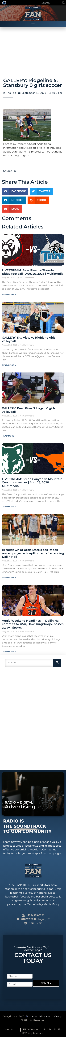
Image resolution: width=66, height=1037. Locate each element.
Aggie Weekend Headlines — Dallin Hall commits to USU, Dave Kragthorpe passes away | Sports (32, 624)
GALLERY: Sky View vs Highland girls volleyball (28, 339)
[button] (33, 24)
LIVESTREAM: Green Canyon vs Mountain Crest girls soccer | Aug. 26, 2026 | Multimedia (32, 482)
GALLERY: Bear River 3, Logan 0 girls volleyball (28, 410)
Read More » (9, 294)
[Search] (63, 2)
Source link (10, 170)
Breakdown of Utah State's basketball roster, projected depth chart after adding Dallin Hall (33, 553)
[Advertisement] (27, 718)
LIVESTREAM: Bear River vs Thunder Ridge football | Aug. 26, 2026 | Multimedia (32, 272)
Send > (46, 983)
